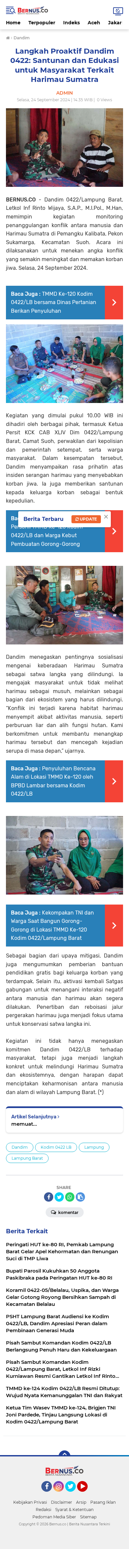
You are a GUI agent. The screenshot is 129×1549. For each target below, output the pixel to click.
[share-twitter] (59, 1197)
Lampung (94, 1147)
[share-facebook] (48, 1197)
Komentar (67, 1212)
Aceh (94, 23)
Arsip (81, 1502)
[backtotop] (64, 1456)
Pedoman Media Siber (54, 1516)
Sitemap (88, 1516)
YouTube (87, 1495)
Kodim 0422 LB (56, 1147)
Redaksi (43, 1509)
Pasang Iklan (103, 1502)
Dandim (20, 1147)
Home (13, 23)
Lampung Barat (27, 1158)
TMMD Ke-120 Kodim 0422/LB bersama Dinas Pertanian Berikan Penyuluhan (53, 302)
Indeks (71, 23)
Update (88, 519)
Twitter (73, 1495)
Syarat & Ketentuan (74, 1509)
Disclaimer (61, 1502)
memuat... (24, 1124)
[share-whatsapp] (69, 1197)
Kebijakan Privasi (30, 1502)
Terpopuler (41, 23)
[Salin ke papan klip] (80, 1197)
